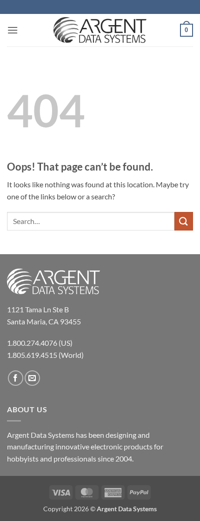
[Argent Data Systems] (100, 30)
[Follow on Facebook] (15, 378)
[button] (12, 30)
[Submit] (183, 221)
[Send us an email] (32, 378)
